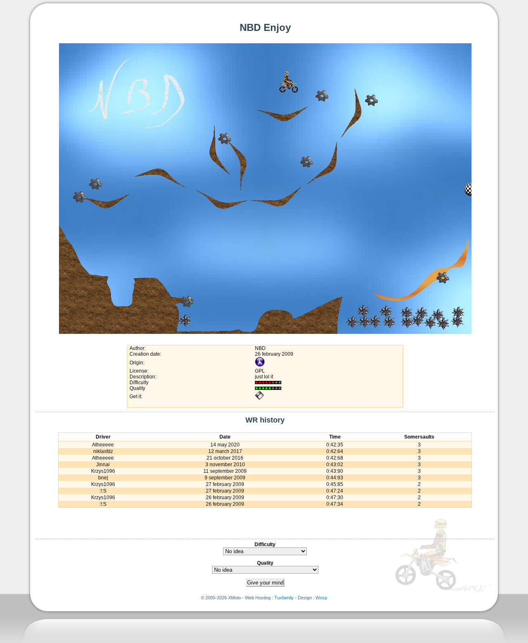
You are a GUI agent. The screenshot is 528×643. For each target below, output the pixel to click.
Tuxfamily (284, 597)
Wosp (321, 597)
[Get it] (259, 398)
